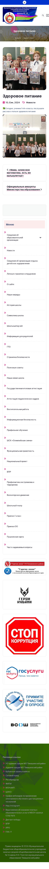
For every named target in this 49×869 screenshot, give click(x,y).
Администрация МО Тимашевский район (24, 767)
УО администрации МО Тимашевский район (25, 763)
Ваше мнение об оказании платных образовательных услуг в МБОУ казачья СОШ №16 (24, 812)
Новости (30, 102)
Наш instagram (13, 805)
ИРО (8, 827)
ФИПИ (8, 783)
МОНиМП (10, 787)
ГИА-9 (9, 831)
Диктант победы (13, 819)
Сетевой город (12, 775)
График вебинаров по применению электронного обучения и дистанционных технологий (24, 798)
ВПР (8, 823)
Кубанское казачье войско (18, 771)
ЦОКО (8, 791)
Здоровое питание (29, 38)
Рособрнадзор (12, 779)
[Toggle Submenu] (40, 237)
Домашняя (18, 38)
